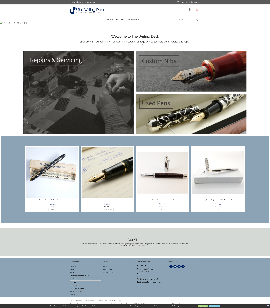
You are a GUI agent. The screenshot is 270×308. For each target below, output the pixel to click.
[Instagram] (183, 266)
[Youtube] (175, 266)
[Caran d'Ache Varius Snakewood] (162, 172)
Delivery (72, 269)
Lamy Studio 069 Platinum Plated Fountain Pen (218, 200)
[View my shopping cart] (197, 9)
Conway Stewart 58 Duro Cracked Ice (52, 200)
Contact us (73, 266)
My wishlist (183, 2)
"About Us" (145, 245)
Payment (73, 282)
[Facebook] (171, 266)
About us (73, 279)
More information (214, 306)
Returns (72, 272)
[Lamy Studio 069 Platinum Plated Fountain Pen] (218, 172)
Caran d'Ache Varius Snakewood (163, 200)
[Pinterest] (179, 266)
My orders (106, 266)
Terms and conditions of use (79, 276)
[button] (120, 19)
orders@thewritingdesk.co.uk (151, 282)
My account (107, 262)
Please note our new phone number (83, 2)
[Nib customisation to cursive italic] (107, 172)
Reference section (76, 291)
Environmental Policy (77, 288)
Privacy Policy (74, 285)
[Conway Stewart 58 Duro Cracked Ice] (52, 172)
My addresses (108, 269)
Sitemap (72, 295)
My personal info (108, 272)
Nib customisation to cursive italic (107, 200)
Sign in (189, 9)
